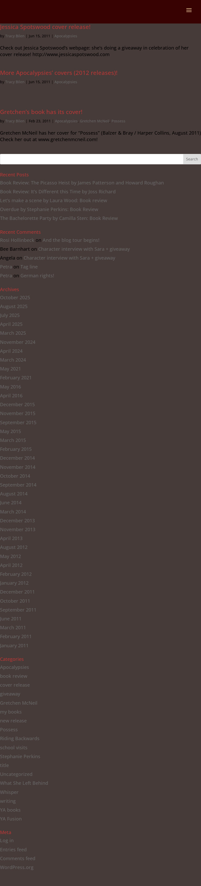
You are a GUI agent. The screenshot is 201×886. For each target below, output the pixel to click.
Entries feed (13, 849)
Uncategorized (16, 774)
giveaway (10, 694)
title (4, 765)
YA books (10, 810)
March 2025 (13, 333)
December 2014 (17, 458)
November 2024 (17, 342)
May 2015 (10, 431)
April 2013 (11, 538)
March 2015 (13, 440)
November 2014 (17, 467)
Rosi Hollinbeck (17, 240)
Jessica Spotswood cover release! (45, 27)
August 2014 (13, 493)
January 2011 (14, 645)
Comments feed (17, 858)
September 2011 (18, 610)
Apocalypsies (65, 35)
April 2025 (11, 324)
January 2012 (14, 583)
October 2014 (15, 476)
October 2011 (15, 601)
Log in (7, 840)
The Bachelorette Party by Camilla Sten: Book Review (59, 218)
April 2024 (11, 351)
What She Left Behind (24, 783)
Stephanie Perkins (20, 756)
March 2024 (13, 360)
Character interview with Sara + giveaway (84, 249)
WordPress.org (17, 867)
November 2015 (17, 413)
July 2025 (10, 315)
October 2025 (15, 297)
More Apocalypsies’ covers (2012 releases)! (59, 72)
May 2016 (10, 387)
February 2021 (16, 377)
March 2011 (13, 627)
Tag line (29, 267)
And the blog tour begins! (71, 240)
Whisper (9, 792)
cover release (15, 685)
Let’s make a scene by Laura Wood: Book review (53, 200)
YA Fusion (11, 819)
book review (13, 676)
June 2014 (10, 502)
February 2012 (16, 574)
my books (11, 712)
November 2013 (17, 529)
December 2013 (17, 520)
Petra (6, 267)
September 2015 (18, 422)
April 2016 (11, 395)
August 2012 (13, 547)
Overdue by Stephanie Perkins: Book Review (49, 209)
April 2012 (11, 565)
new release (13, 720)
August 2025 (13, 306)
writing (8, 801)
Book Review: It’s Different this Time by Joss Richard (58, 191)
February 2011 (16, 636)
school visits (13, 747)
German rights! (37, 275)
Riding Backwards (20, 738)
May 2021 (10, 369)
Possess (118, 120)
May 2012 (10, 556)
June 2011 (10, 618)
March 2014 (13, 511)
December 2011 (17, 592)
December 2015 (17, 404)
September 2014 (18, 485)
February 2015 (16, 449)
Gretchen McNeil (94, 120)
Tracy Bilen (15, 35)
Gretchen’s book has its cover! (41, 112)
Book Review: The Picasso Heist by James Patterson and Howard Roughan (82, 182)
